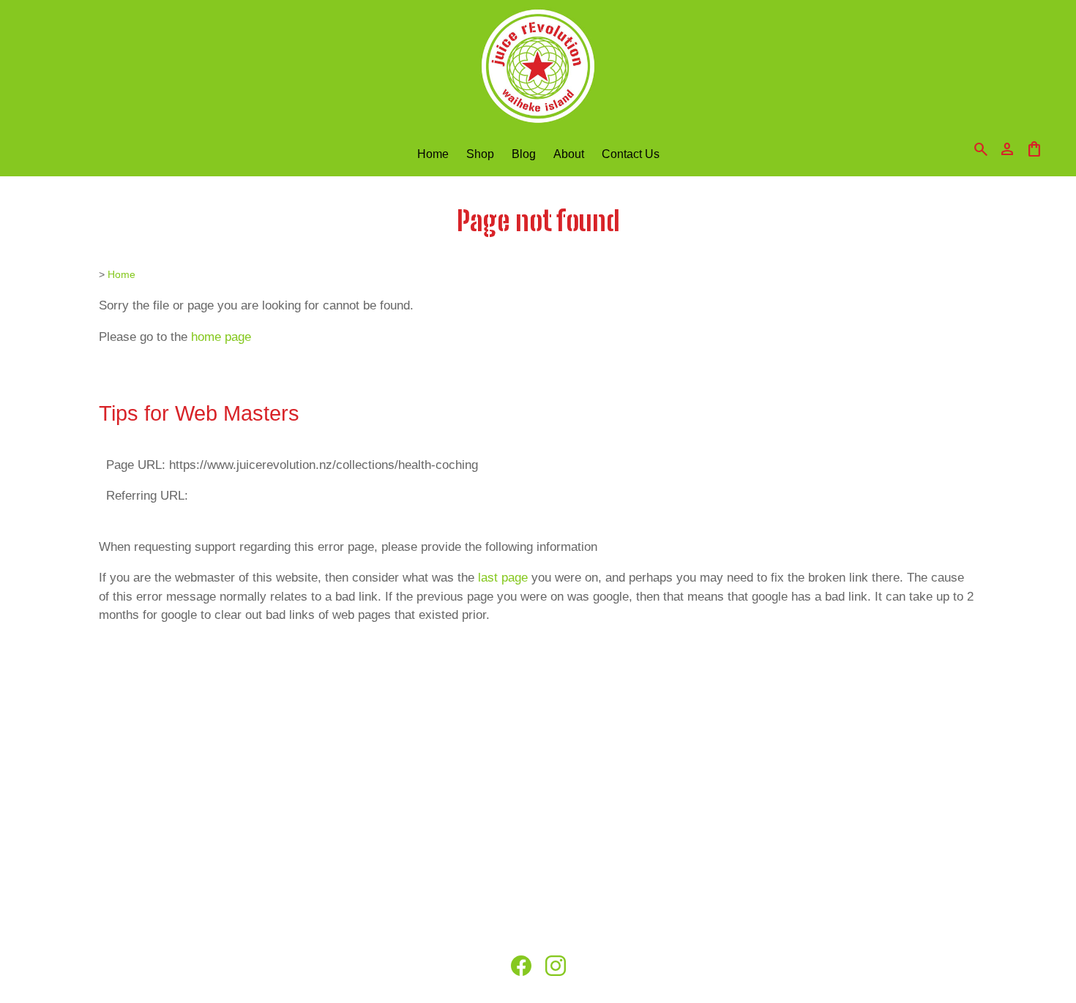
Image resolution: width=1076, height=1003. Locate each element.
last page (503, 578)
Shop (480, 153)
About (568, 153)
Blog (524, 153)
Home (433, 153)
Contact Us (631, 153)
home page (221, 337)
